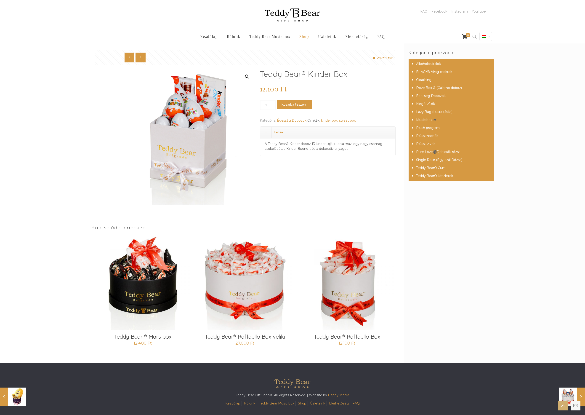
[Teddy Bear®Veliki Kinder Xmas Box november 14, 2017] (572, 397)
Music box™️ (426, 120)
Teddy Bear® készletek (434, 176)
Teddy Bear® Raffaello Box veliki (245, 336)
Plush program (428, 128)
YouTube (479, 11)
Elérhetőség (339, 403)
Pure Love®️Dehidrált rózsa (438, 152)
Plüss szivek (425, 144)
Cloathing (423, 80)
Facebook (439, 11)
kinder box (329, 120)
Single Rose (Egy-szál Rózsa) (439, 160)
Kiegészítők (425, 104)
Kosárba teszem (294, 104)
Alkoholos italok (428, 64)
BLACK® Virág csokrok (434, 72)
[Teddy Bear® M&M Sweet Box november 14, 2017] (13, 397)
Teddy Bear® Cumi (431, 168)
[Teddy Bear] (292, 15)
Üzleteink (317, 403)
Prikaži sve (384, 58)
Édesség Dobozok (291, 120)
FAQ (423, 11)
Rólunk (249, 403)
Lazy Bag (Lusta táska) (434, 112)
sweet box (347, 120)
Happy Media (338, 395)
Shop (302, 403)
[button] (247, 76)
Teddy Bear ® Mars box (143, 336)
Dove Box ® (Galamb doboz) (439, 88)
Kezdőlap (232, 403)
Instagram (459, 11)
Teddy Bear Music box (276, 403)
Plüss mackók (427, 136)
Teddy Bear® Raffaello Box (347, 336)
